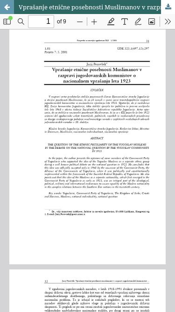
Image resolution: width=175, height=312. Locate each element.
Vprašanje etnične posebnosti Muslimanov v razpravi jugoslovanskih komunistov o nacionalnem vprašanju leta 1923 (97, 7)
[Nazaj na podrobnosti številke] (7, 7)
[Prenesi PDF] (168, 7)
